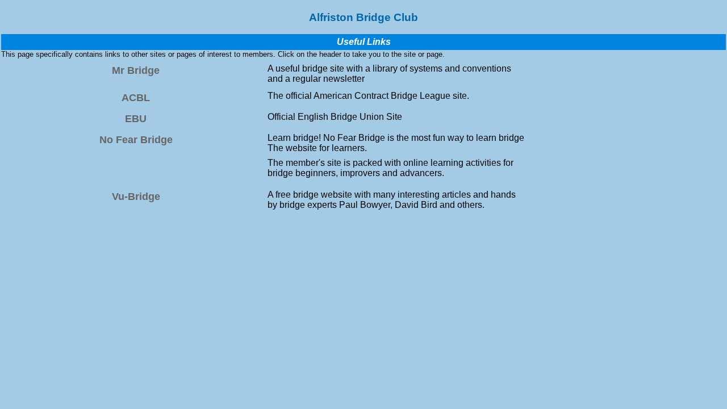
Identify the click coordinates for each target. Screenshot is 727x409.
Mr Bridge (136, 70)
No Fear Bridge (136, 139)
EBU (136, 118)
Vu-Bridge (136, 196)
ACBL (136, 97)
